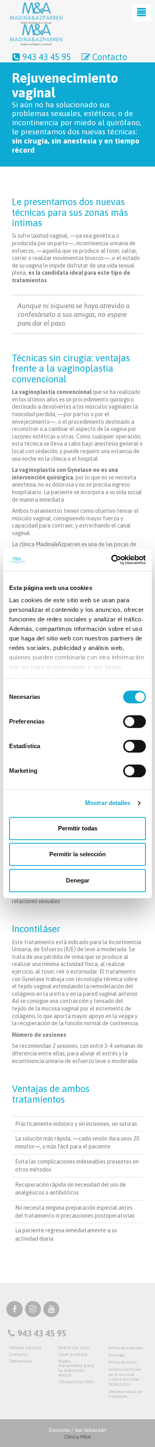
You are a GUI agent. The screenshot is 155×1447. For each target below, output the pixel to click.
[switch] (134, 721)
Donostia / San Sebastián (77, 1433)
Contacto (109, 57)
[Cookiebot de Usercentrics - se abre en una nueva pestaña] (111, 560)
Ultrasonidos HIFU (76, 1381)
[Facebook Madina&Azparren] (14, 1310)
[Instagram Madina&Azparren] (33, 1310)
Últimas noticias (25, 1347)
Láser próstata (72, 1354)
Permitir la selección (77, 854)
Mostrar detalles (108, 802)
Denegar (77, 880)
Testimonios (20, 1361)
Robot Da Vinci (73, 1347)
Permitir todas (77, 828)
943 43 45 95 (46, 57)
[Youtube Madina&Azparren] (51, 1310)
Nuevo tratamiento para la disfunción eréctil (76, 1368)
